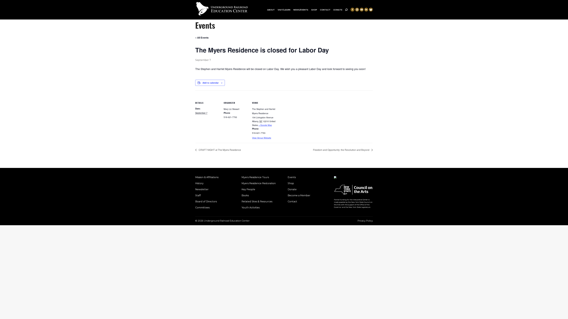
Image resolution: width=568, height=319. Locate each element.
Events (292, 177)
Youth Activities (251, 207)
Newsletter (202, 189)
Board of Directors (206, 201)
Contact (292, 201)
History (199, 183)
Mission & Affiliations (206, 177)
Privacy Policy (365, 220)
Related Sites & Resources (257, 201)
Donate (292, 189)
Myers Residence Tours (255, 177)
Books (245, 195)
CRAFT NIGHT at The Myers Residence (219, 150)
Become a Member (299, 195)
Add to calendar (210, 82)
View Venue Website (261, 137)
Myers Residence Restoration (259, 183)
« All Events (202, 37)
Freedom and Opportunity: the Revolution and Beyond (341, 150)
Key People (248, 189)
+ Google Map (265, 125)
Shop (291, 183)
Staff (198, 195)
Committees (202, 207)
